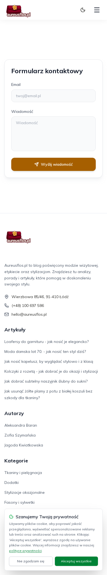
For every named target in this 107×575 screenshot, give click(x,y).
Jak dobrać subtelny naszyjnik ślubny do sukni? (46, 381)
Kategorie (16, 460)
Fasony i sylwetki (19, 502)
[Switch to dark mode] (83, 10)
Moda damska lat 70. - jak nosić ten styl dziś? (45, 351)
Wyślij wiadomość (57, 164)
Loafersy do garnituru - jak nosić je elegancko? (46, 341)
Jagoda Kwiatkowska (23, 445)
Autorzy (14, 413)
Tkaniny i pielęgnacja (23, 472)
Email (16, 84)
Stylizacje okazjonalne (24, 492)
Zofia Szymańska (20, 435)
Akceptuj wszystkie (76, 561)
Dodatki (11, 482)
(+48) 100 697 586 (28, 305)
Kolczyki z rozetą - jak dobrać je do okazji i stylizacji (51, 371)
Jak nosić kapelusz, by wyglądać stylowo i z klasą (48, 361)
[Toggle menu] (97, 10)
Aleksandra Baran (20, 425)
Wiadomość (22, 111)
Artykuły (15, 329)
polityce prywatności (25, 551)
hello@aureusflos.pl (29, 314)
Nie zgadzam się (30, 561)
